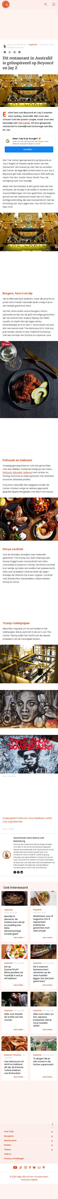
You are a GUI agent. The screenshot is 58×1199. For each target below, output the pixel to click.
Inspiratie (33, 44)
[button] (50, 1132)
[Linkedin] (21, 872)
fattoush (7, 472)
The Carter (24, 123)
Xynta (34, 1179)
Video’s (7, 1154)
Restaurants (10, 1140)
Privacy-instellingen (14, 1158)
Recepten (9, 1136)
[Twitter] (14, 872)
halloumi (27, 472)
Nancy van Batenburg (16, 44)
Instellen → (29, 149)
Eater (11, 829)
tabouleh (17, 472)
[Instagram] (18, 872)
